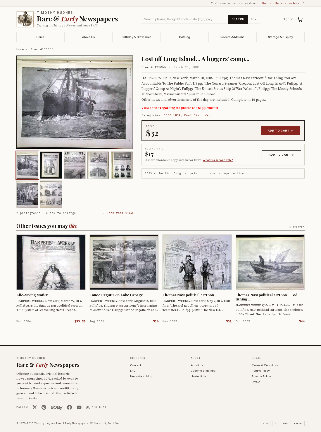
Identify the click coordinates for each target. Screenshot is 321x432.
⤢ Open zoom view (117, 213)
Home (40, 37)
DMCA (256, 381)
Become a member (204, 370)
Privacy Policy (261, 376)
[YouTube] (79, 407)
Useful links (199, 376)
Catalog (184, 37)
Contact (135, 365)
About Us (88, 37)
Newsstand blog (141, 376)
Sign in (288, 19)
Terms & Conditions (265, 365)
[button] (74, 102)
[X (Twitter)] (34, 407)
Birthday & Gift (137, 37)
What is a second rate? (218, 160)
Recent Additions (232, 37)
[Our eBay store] (57, 407)
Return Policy (261, 370)
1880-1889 (172, 115)
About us (197, 365)
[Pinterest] (43, 407)
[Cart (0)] (300, 19)
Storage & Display (280, 37)
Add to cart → (280, 130)
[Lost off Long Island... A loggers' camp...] (27, 165)
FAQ (133, 370)
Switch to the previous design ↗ (283, 3)
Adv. (254, 19)
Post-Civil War (197, 115)
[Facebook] (69, 407)
